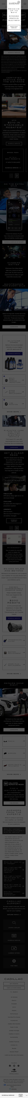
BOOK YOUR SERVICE (14, 27)
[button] (19, 20)
